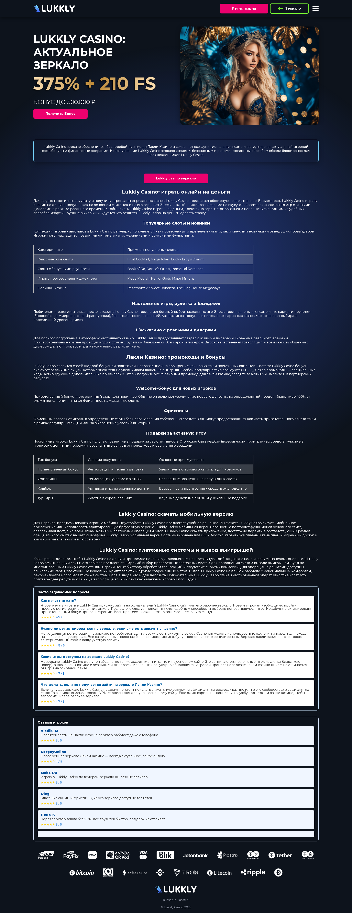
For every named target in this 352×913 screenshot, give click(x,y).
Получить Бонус (60, 114)
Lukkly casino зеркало (176, 178)
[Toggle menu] (315, 9)
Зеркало (293, 8)
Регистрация (244, 8)
